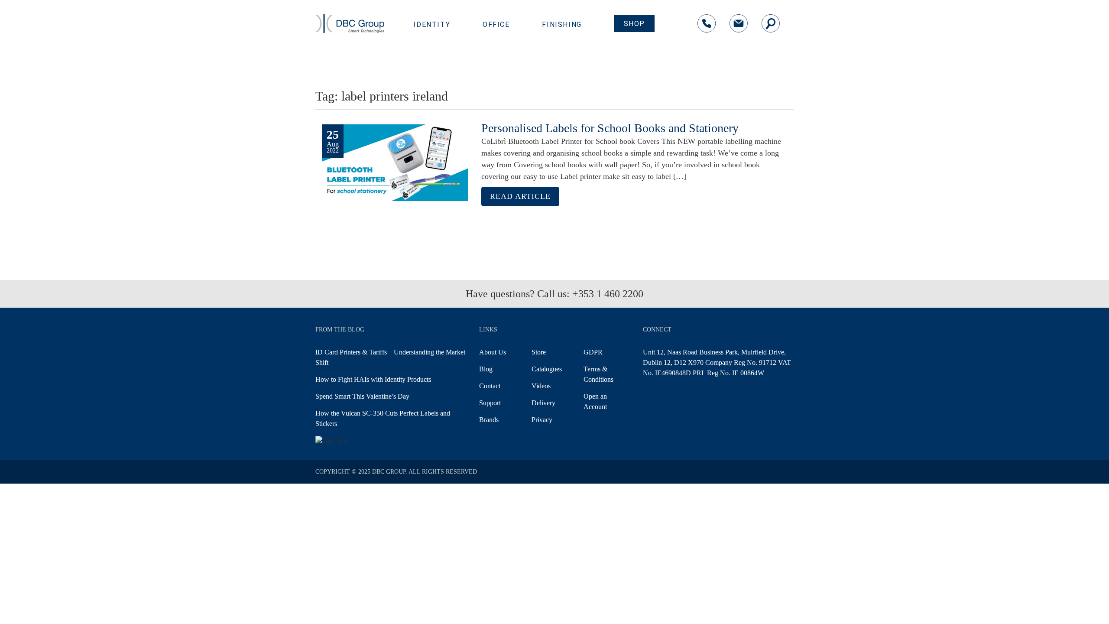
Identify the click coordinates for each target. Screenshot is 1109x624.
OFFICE (496, 24)
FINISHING (561, 24)
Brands (489, 419)
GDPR (593, 352)
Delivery (543, 402)
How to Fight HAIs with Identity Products (373, 379)
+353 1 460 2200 (607, 293)
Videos (541, 386)
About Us (492, 352)
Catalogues (547, 369)
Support (490, 402)
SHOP (634, 24)
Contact (489, 386)
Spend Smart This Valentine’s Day (362, 396)
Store (539, 352)
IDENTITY (431, 24)
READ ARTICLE (520, 196)
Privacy (542, 419)
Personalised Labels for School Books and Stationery (610, 128)
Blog (486, 369)
